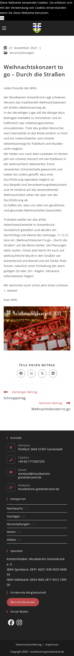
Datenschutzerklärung (28, 644)
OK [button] (2, 18)
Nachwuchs (15, 508)
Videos (11, 539)
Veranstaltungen (22, 53)
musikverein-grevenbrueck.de (38, 489)
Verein (11, 532)
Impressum (51, 644)
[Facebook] (11, 622)
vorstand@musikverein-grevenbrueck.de (34, 475)
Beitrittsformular (23, 602)
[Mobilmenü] (4, 28)
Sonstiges (13, 516)
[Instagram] (19, 622)
